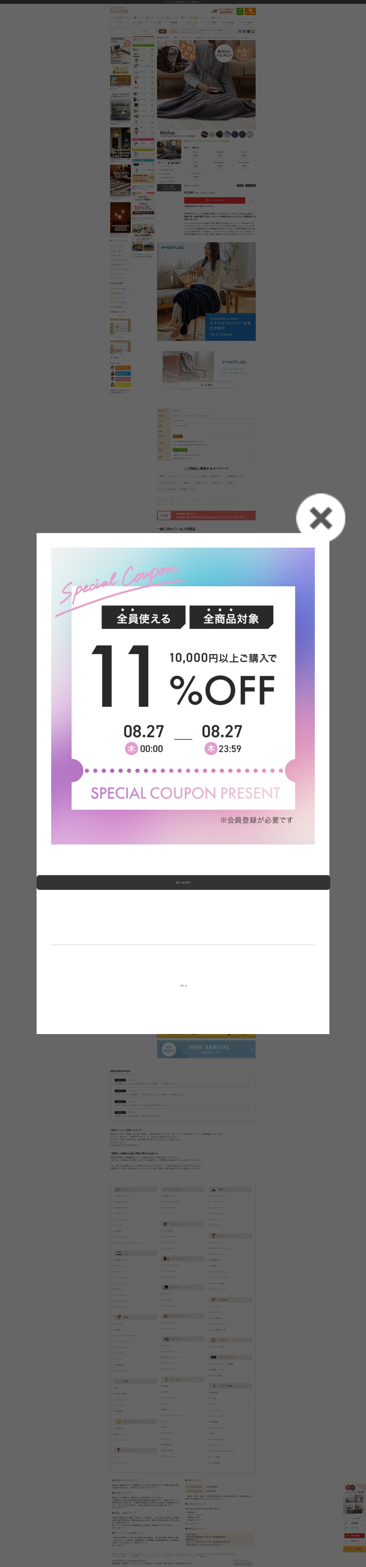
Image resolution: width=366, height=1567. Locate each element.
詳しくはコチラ (183, 882)
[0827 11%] (183, 696)
